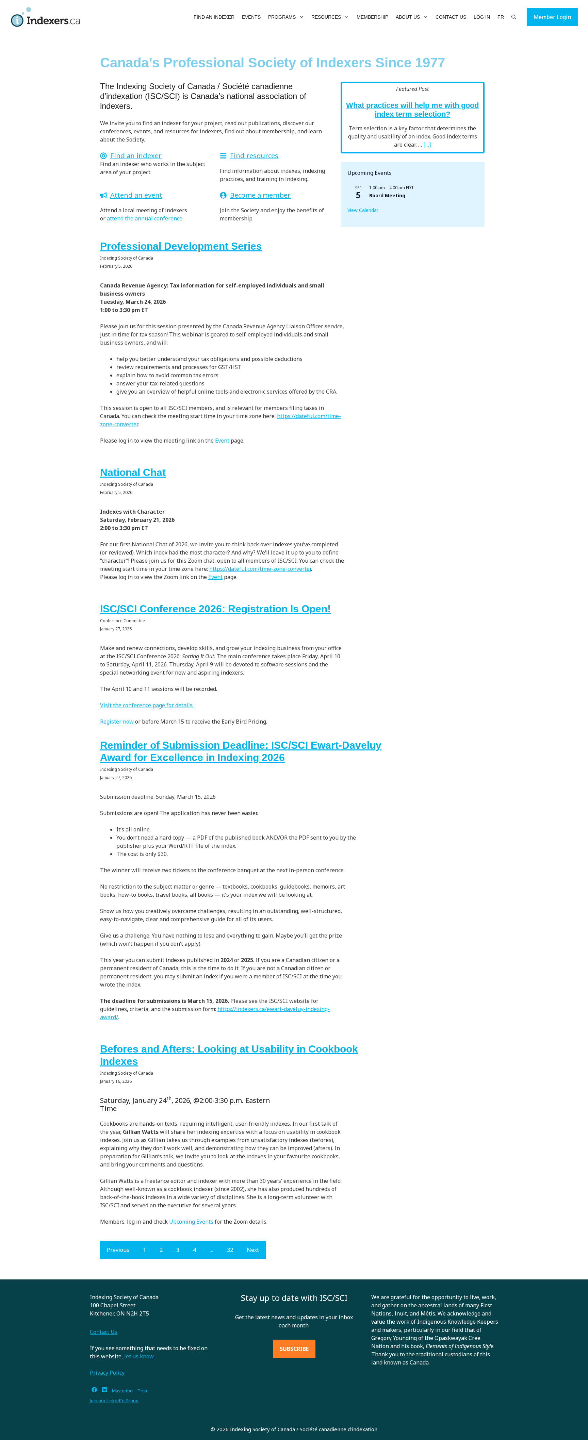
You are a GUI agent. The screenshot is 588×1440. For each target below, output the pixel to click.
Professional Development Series (181, 246)
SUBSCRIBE (294, 1349)
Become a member (260, 195)
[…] (427, 144)
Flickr (142, 1391)
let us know (138, 1356)
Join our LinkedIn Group (114, 1400)
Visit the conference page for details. (147, 705)
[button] (302, 17)
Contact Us (451, 17)
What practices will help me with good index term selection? (412, 109)
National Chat (133, 472)
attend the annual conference (144, 218)
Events (251, 17)
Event (222, 440)
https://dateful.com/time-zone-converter (260, 569)
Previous (118, 1250)
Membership (372, 17)
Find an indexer (136, 155)
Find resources (254, 155)
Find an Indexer (214, 17)
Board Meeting (387, 195)
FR (500, 17)
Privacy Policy (107, 1372)
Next (253, 1250)
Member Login (552, 17)
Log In (482, 17)
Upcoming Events (191, 1221)
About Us (408, 17)
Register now (117, 721)
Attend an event (136, 195)
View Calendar (362, 210)
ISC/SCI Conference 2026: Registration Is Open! (215, 608)
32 (230, 1250)
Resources (326, 17)
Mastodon (122, 1391)
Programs (282, 17)
